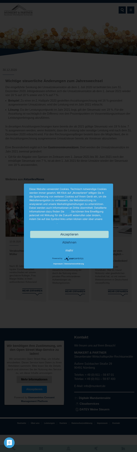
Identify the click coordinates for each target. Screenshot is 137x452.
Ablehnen (69, 242)
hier (67, 211)
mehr (69, 250)
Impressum (58, 264)
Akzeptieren (69, 234)
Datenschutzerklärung (43, 222)
